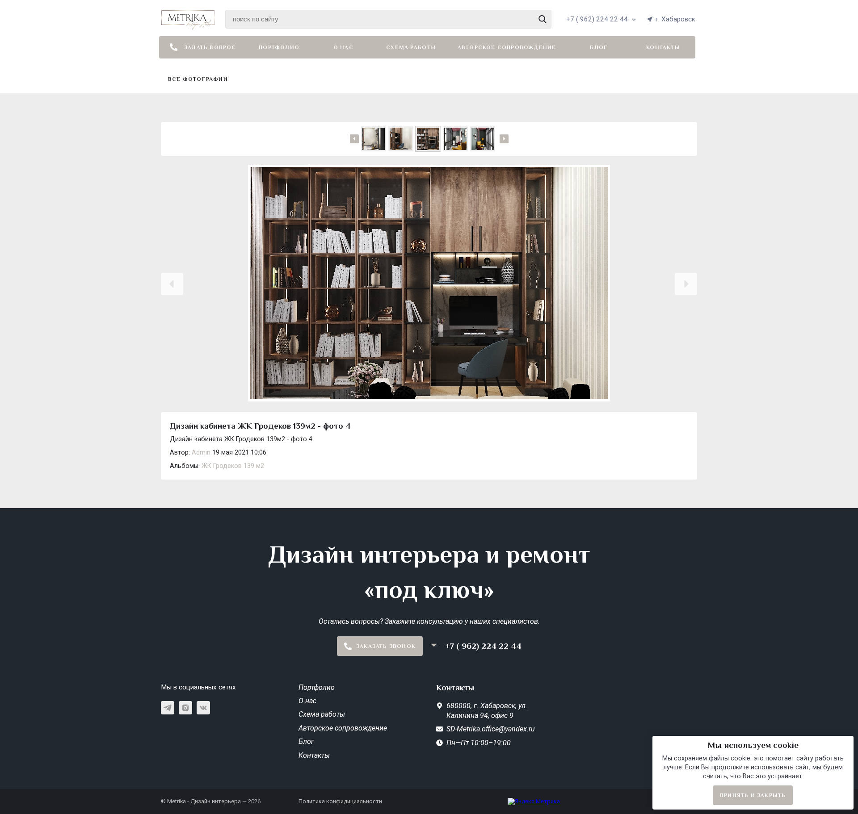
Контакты (663, 47)
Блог (599, 47)
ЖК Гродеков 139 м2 (233, 466)
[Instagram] (185, 707)
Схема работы (411, 47)
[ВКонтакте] (203, 707)
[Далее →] (429, 284)
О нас (343, 47)
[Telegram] (167, 707)
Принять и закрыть (753, 795)
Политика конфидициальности (340, 801)
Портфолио (279, 47)
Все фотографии (198, 79)
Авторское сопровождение (507, 47)
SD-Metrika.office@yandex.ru (490, 729)
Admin (201, 452)
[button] (172, 284)
